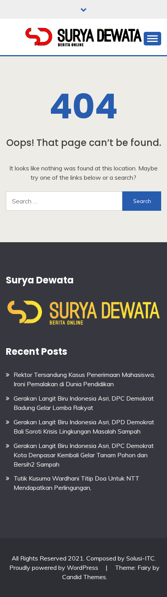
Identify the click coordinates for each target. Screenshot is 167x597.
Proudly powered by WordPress (54, 567)
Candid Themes (84, 577)
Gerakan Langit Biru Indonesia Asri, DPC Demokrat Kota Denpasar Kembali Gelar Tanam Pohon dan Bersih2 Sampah (84, 455)
